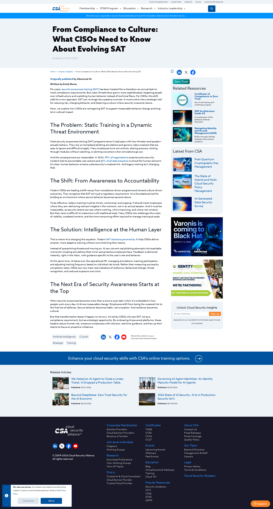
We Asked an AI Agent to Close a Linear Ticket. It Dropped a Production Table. (97, 381)
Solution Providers (117, 429)
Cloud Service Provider (119, 480)
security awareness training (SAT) (80, 89)
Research (113, 455)
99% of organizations (116, 157)
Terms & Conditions (195, 470)
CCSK (148, 433)
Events (188, 2)
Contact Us (190, 429)
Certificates (153, 425)
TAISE (148, 429)
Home (52, 71)
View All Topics (115, 466)
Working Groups (116, 449)
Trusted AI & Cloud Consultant (123, 476)
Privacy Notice (192, 466)
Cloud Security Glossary (200, 476)
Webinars (150, 453)
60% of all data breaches (114, 161)
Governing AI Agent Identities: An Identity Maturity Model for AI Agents (185, 381)
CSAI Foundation (158, 2)
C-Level (83, 336)
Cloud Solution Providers (120, 433)
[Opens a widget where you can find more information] (260, 504)
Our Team (190, 445)
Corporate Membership (122, 425)
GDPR (148, 500)
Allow (51, 501)
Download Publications (119, 459)
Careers (188, 456)
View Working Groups (119, 463)
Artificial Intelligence (64, 336)
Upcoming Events (155, 449)
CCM (148, 490)
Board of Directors (194, 449)
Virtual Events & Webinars (159, 470)
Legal (187, 462)
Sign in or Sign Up (213, 2)
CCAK (148, 436)
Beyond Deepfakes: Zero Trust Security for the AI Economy (99, 397)
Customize (28, 501)
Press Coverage (193, 436)
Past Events (152, 456)
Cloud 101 (151, 477)
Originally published (61, 79)
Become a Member (117, 436)
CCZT (148, 439)
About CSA (191, 425)
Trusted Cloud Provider (119, 483)
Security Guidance (155, 486)
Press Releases (192, 433)
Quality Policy (191, 439)
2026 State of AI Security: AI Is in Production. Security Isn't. (187, 397)
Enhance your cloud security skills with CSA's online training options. (129, 358)
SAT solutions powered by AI (122, 239)
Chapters (176, 2)
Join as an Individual (120, 442)
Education (152, 462)
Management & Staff (195, 453)
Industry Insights (65, 71)
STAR (148, 497)
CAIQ (148, 493)
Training (71, 343)
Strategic (58, 343)
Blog (198, 2)
